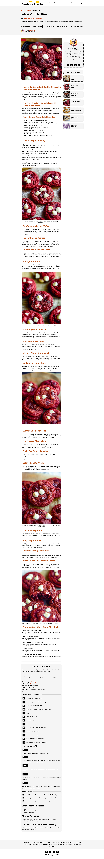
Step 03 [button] (25, 765)
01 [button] (24, 698)
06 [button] (24, 716)
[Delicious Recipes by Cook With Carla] (32, 3)
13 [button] (24, 742)
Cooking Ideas (28, 10)
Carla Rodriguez (33, 682)
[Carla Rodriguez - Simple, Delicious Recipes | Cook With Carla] (22, 31)
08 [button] (24, 724)
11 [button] (24, 735)
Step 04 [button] (25, 774)
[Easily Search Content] (81, 3)
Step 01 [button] (25, 750)
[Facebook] (68, 65)
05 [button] (24, 713)
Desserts (32, 683)
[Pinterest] (75, 65)
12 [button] (24, 738)
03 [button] (24, 705)
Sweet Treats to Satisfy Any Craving (33, 18)
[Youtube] (71, 65)
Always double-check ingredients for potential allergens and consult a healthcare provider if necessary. (39, 820)
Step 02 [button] (25, 756)
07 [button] (24, 720)
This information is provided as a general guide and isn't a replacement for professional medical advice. (41, 828)
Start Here (22, 10)
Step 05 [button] (25, 782)
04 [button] (24, 709)
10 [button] (24, 731)
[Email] (79, 65)
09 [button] (24, 727)
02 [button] (24, 702)
